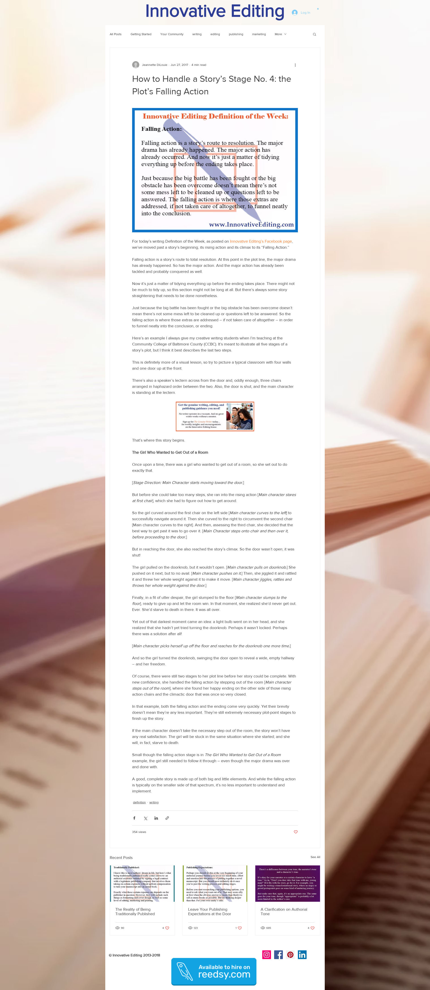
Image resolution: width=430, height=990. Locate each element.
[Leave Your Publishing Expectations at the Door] (215, 883)
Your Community (171, 34)
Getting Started (141, 34)
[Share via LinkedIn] (156, 818)
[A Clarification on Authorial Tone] (287, 883)
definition (139, 802)
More (278, 34)
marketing (259, 34)
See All (315, 857)
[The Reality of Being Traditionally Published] (142, 883)
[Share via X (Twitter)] (145, 818)
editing (215, 34)
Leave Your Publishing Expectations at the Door (209, 911)
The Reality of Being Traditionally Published (135, 911)
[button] (318, 8)
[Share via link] (167, 818)
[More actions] (295, 64)
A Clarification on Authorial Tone (284, 911)
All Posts (116, 34)
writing (197, 34)
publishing (236, 34)
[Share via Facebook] (134, 818)
